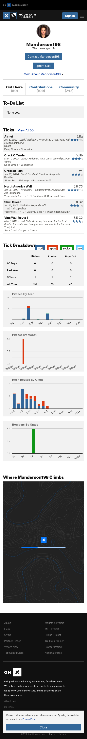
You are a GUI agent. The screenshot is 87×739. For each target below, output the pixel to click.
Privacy (62, 733)
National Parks (53, 652)
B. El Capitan (34, 196)
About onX (10, 701)
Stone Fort (10, 180)
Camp (33, 230)
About (7, 622)
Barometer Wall (41, 180)
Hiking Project (53, 634)
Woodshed (27, 164)
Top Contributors (13, 652)
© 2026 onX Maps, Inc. (33, 733)
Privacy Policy (29, 719)
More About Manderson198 (43, 74)
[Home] (21, 15)
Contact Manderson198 (44, 56)
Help (7, 629)
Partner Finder (12, 641)
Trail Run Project (54, 641)
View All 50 (26, 130)
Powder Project (53, 646)
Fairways (24, 180)
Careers (9, 707)
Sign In (70, 15)
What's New (11, 646)
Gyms (7, 634)
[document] (43, 721)
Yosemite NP (11, 196)
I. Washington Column (57, 211)
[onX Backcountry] (15, 5)
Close (43, 727)
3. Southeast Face (54, 196)
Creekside (27, 149)
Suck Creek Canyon (15, 230)
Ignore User (43, 65)
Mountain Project (54, 622)
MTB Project (52, 629)
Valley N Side (34, 211)
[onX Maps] (12, 675)
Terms (52, 733)
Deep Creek (11, 149)
